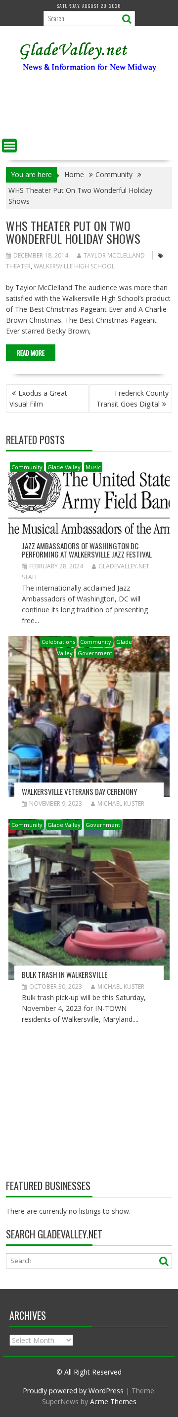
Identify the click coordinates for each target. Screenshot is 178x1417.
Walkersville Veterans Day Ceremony (79, 791)
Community (27, 467)
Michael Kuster (120, 803)
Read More (30, 353)
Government (95, 653)
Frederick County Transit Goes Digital (132, 398)
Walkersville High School (74, 266)
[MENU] (9, 145)
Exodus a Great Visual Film (38, 398)
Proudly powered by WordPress (73, 1390)
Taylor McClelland (114, 255)
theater (18, 266)
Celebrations (58, 641)
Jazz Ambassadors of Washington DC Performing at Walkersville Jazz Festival (87, 549)
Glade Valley (64, 467)
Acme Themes (113, 1401)
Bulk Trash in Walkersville (64, 974)
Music (93, 467)
